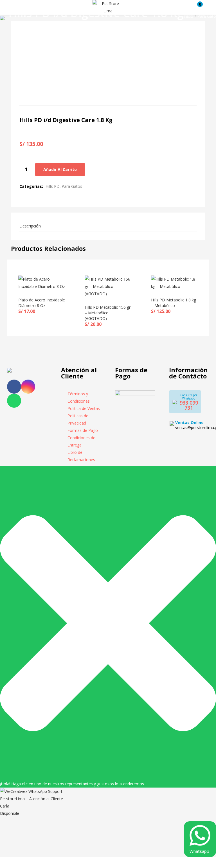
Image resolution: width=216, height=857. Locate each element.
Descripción (30, 226)
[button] (197, 7)
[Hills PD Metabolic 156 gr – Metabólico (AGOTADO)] (108, 286)
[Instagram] (28, 387)
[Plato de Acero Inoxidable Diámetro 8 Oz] (41, 282)
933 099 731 (189, 405)
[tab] (108, 226)
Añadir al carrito (60, 169)
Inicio (188, 16)
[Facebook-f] (14, 387)
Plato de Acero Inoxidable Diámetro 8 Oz (41, 302)
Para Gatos (72, 186)
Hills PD (53, 186)
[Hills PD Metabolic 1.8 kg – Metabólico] (174, 282)
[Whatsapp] (14, 401)
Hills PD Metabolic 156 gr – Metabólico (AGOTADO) (107, 313)
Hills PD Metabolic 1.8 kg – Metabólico (173, 302)
